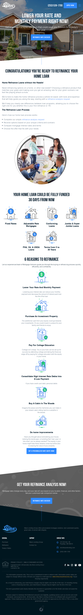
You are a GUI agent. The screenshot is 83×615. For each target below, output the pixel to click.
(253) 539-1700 (55, 5)
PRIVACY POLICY (16, 562)
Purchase (5, 542)
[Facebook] (65, 565)
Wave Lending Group (36, 542)
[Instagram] (72, 565)
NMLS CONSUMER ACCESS (33, 562)
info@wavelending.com (67, 547)
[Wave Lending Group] (9, 6)
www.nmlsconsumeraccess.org (62, 576)
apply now (70, 5)
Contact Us (32, 545)
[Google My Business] (76, 565)
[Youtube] (79, 565)
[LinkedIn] (68, 565)
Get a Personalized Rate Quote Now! (41, 451)
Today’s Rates (6, 548)
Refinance (5, 545)
